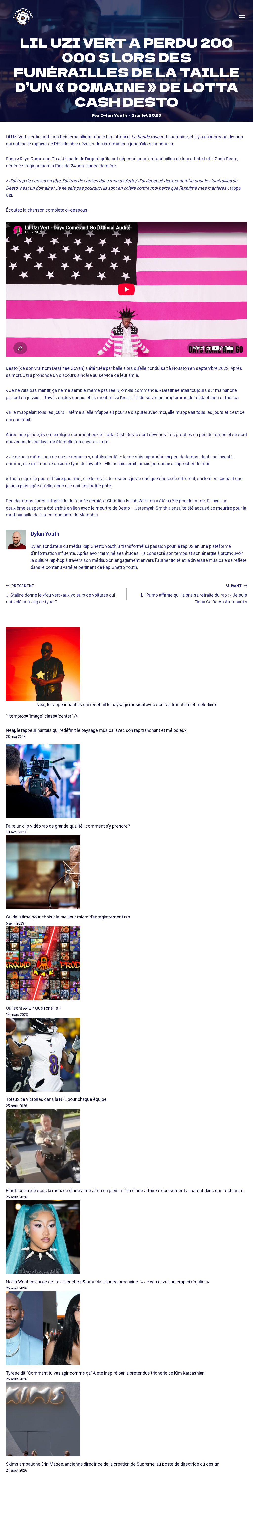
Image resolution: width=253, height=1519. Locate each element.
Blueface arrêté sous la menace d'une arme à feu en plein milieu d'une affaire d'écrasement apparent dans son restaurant (125, 1190)
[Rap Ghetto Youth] (23, 17)
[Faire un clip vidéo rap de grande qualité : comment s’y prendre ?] (126, 781)
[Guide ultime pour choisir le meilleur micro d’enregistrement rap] (126, 872)
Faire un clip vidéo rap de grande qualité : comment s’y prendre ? (68, 826)
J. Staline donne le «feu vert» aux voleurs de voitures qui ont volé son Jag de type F (60, 594)
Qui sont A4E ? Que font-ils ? (33, 1008)
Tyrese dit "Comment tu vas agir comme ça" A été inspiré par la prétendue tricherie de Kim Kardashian (105, 1373)
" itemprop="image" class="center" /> (42, 716)
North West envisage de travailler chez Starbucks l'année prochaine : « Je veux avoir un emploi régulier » (107, 1281)
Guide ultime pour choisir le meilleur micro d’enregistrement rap (68, 916)
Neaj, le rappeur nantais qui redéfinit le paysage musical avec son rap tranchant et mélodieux (126, 704)
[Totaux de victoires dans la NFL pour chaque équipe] (126, 1055)
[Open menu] (242, 17)
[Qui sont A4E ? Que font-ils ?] (126, 963)
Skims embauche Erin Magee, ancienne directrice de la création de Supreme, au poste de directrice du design (112, 1463)
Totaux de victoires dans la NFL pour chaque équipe (56, 1099)
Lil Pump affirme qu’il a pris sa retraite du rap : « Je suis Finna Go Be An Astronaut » (194, 594)
